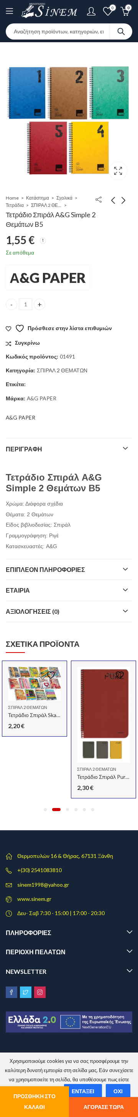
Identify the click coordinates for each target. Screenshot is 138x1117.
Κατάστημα (37, 198)
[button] (45, 809)
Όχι (118, 1091)
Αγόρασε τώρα (104, 1107)
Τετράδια (15, 205)
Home (12, 198)
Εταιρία (18, 590)
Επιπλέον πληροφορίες (45, 569)
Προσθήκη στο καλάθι (34, 1101)
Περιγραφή (24, 449)
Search (121, 31)
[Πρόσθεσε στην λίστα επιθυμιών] (48, 675)
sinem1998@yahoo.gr (43, 884)
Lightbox (118, 171)
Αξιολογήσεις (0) (32, 611)
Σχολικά (64, 198)
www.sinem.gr (34, 899)
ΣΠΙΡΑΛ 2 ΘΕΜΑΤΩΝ (46, 205)
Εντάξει (83, 1091)
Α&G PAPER (48, 277)
